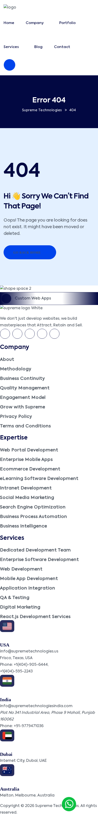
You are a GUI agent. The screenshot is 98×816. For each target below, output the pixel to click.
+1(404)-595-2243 (16, 671)
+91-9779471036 (29, 726)
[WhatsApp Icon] (69, 804)
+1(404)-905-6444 (31, 665)
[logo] (10, 8)
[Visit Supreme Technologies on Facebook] (5, 334)
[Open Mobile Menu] (9, 65)
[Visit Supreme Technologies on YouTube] (42, 334)
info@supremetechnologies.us (29, 651)
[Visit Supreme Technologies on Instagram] (54, 334)
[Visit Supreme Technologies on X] (17, 334)
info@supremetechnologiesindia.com (36, 706)
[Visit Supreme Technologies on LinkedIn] (30, 334)
